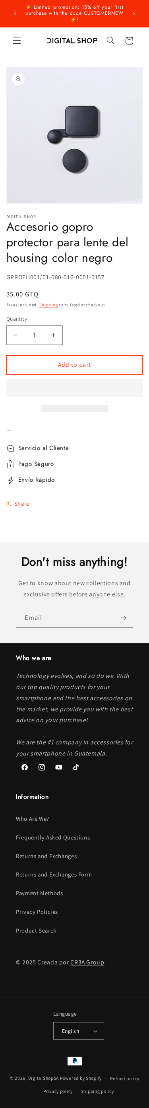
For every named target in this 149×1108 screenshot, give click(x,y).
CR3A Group (87, 962)
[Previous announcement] (15, 13)
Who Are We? (32, 818)
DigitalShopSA (43, 1078)
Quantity (16, 318)
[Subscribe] (123, 617)
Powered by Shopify (81, 1078)
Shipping (48, 305)
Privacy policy (58, 1091)
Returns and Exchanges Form (54, 874)
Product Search (36, 930)
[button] (74, 388)
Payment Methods (39, 893)
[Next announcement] (134, 13)
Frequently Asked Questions (53, 837)
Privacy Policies (37, 911)
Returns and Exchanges (46, 856)
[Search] (110, 40)
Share (21, 503)
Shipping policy (97, 1091)
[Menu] (17, 40)
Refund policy (124, 1078)
